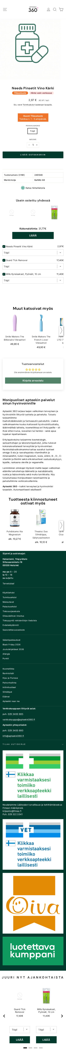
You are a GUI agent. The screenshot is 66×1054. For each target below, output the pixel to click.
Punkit (6, 658)
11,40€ (46, 1016)
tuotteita (29, 414)
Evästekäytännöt (11, 625)
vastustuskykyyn (52, 459)
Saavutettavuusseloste (14, 630)
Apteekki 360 (10, 411)
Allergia (6, 654)
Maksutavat (8, 602)
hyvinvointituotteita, (48, 424)
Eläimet (6, 697)
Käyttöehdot (9, 592)
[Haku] (54, 9)
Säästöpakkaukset (11, 640)
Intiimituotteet (9, 687)
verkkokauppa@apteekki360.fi (19, 719)
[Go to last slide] (4, 1016)
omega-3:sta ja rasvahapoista (18, 452)
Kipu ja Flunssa (10, 678)
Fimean (6, 808)
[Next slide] (62, 1016)
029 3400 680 (15, 730)
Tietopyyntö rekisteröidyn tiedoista (20, 620)
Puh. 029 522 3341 (13, 814)
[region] (33, 1016)
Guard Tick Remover (16, 260)
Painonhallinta (9, 683)
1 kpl (32, 131)
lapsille (6, 462)
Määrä (33, 139)
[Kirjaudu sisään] (48, 9)
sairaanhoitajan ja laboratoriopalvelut (22, 443)
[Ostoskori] (61, 9)
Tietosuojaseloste (11, 611)
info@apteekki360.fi (13, 736)
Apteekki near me (11, 701)
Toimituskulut (29, 105)
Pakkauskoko (33, 126)
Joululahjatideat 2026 (13, 649)
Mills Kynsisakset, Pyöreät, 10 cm (23, 274)
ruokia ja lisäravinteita (14, 474)
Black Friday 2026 (11, 644)
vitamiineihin (40, 452)
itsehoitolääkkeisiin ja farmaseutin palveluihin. (26, 421)
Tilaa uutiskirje (14, 744)
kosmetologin (39, 439)
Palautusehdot (10, 606)
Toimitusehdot (10, 597)
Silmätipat (7, 692)
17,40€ (19, 1016)
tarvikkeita (43, 474)
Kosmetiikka (8, 669)
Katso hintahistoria (35, 188)
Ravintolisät (8, 673)
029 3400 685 (15, 714)
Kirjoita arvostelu (33, 380)
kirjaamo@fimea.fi (12, 811)
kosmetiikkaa (32, 427)
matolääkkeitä (45, 471)
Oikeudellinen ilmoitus (13, 616)
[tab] (25, 1047)
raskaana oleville (19, 462)
